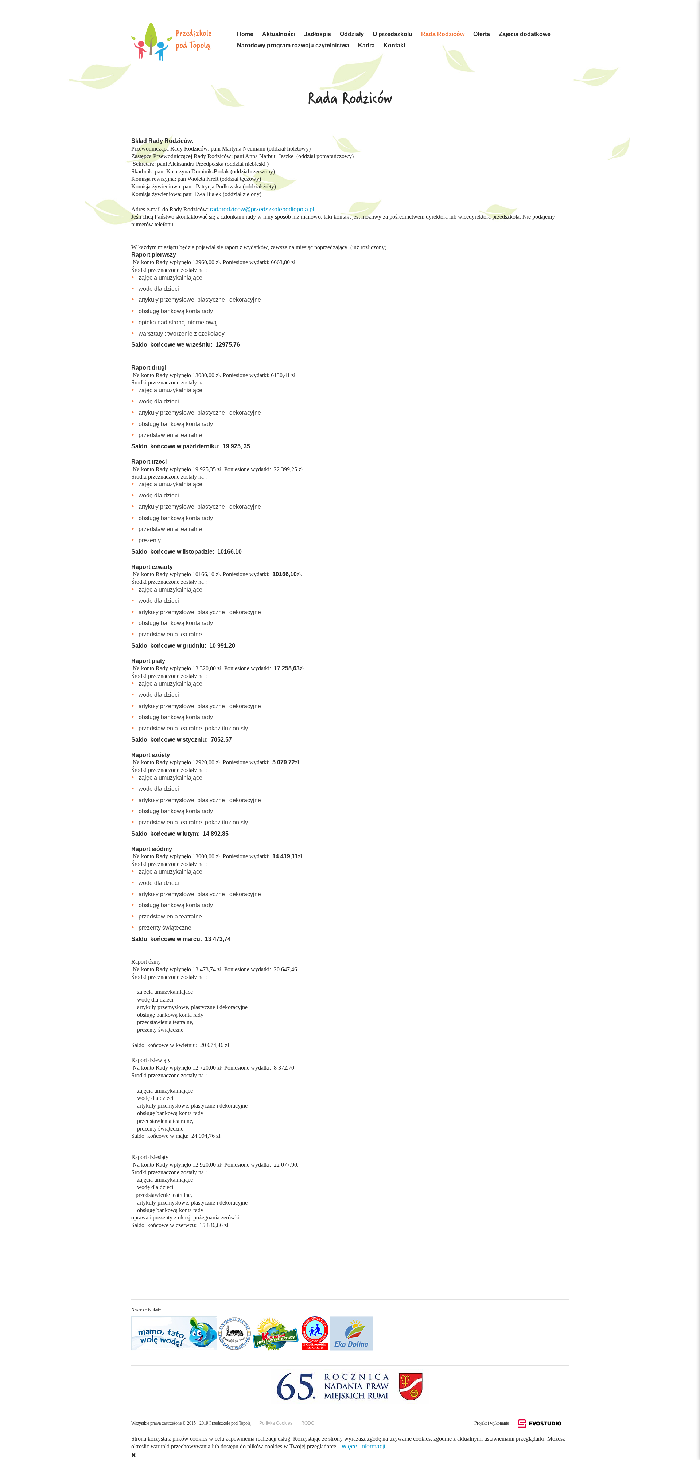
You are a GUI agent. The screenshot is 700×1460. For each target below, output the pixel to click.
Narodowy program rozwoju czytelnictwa (293, 45)
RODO (307, 1423)
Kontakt (394, 45)
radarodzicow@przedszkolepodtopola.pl (262, 209)
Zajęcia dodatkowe (525, 34)
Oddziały (352, 34)
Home (245, 34)
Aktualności (278, 34)
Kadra (366, 45)
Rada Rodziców (442, 34)
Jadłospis (317, 34)
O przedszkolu (392, 34)
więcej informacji (363, 1446)
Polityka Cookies (275, 1423)
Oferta (481, 34)
